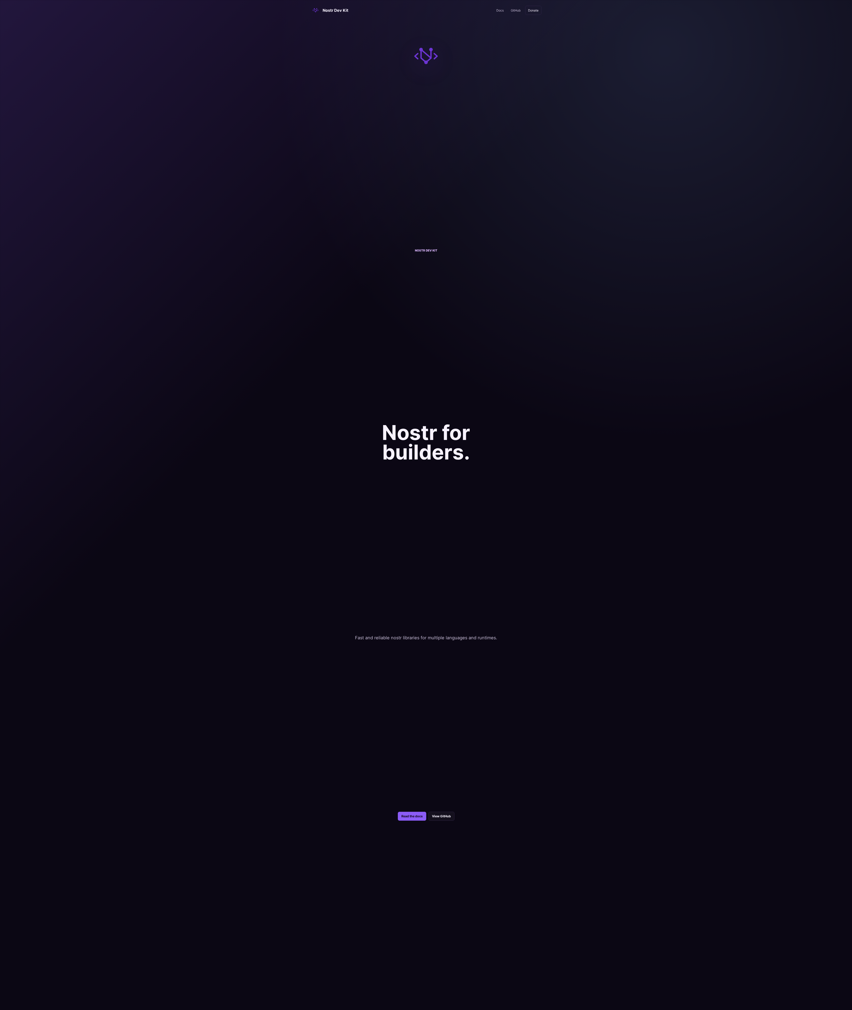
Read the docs (412, 816)
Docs (500, 10)
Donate (533, 10)
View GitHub (441, 816)
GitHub (516, 10)
